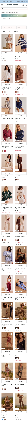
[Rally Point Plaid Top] (21, 255)
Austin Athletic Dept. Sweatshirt (7, 208)
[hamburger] (2, 4)
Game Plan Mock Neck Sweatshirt (6, 88)
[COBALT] (2, 419)
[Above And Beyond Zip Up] (21, 105)
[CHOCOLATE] (5, 179)
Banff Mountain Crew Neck (7, 269)
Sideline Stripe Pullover (5, 56)
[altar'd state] (11, 5)
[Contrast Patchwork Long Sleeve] (21, 133)
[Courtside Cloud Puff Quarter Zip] (7, 133)
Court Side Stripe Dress (6, 354)
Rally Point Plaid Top (20, 268)
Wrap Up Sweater (19, 354)
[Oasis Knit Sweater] (7, 163)
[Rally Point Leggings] (7, 311)
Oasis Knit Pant (19, 176)
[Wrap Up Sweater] (21, 341)
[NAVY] (16, 358)
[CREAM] (2, 151)
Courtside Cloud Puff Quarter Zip (7, 147)
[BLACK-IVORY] (2, 60)
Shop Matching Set (5, 183)
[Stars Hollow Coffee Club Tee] (21, 194)
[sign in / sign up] (23, 4)
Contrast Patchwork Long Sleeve (20, 147)
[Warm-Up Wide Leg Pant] (7, 284)
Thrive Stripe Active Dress (6, 385)
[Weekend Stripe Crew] (7, 105)
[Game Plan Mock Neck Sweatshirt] (7, 74)
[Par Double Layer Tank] (7, 402)
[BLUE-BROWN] (2, 389)
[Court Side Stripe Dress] (7, 341)
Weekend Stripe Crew (7, 118)
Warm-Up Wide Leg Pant (6, 298)
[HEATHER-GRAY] (5, 92)
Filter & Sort (20, 27)
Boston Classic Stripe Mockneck (20, 56)
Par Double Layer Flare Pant (19, 415)
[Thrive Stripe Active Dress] (7, 371)
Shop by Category (8, 27)
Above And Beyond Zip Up (20, 119)
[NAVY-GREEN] (3, 328)
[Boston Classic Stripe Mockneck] (21, 43)
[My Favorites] (11, 35)
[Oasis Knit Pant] (21, 163)
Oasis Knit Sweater (6, 176)
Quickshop (7, 53)
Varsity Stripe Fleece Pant (20, 298)
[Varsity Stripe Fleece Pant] (21, 284)
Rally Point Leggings (6, 324)
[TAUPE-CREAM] (5, 60)
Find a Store (16, 31)
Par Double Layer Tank (6, 415)
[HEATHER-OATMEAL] (3, 179)
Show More (14, 427)
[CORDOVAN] (5, 151)
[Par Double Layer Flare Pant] (21, 402)
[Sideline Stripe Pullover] (7, 43)
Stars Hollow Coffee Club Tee (20, 208)
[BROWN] (2, 92)
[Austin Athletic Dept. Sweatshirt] (7, 194)
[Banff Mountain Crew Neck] (7, 255)
